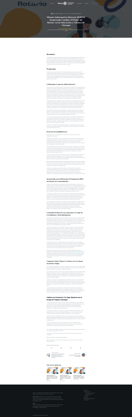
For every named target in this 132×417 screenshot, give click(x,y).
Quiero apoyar (94, 3)
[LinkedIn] (71, 348)
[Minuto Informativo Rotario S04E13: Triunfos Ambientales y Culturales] (79, 370)
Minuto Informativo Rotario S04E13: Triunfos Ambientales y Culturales (78, 377)
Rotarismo (86, 397)
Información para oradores (89, 398)
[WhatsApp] (80, 348)
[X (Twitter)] (61, 348)
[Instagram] (35, 3)
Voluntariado (86, 399)
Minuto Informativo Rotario (76, 13)
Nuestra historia (88, 394)
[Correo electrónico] (34, 3)
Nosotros (52, 3)
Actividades (79, 3)
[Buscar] (98, 3)
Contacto (86, 3)
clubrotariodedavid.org (78, 252)
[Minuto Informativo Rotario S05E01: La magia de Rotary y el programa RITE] (53, 370)
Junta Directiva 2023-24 (90, 393)
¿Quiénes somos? (87, 391)
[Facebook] (36, 3)
